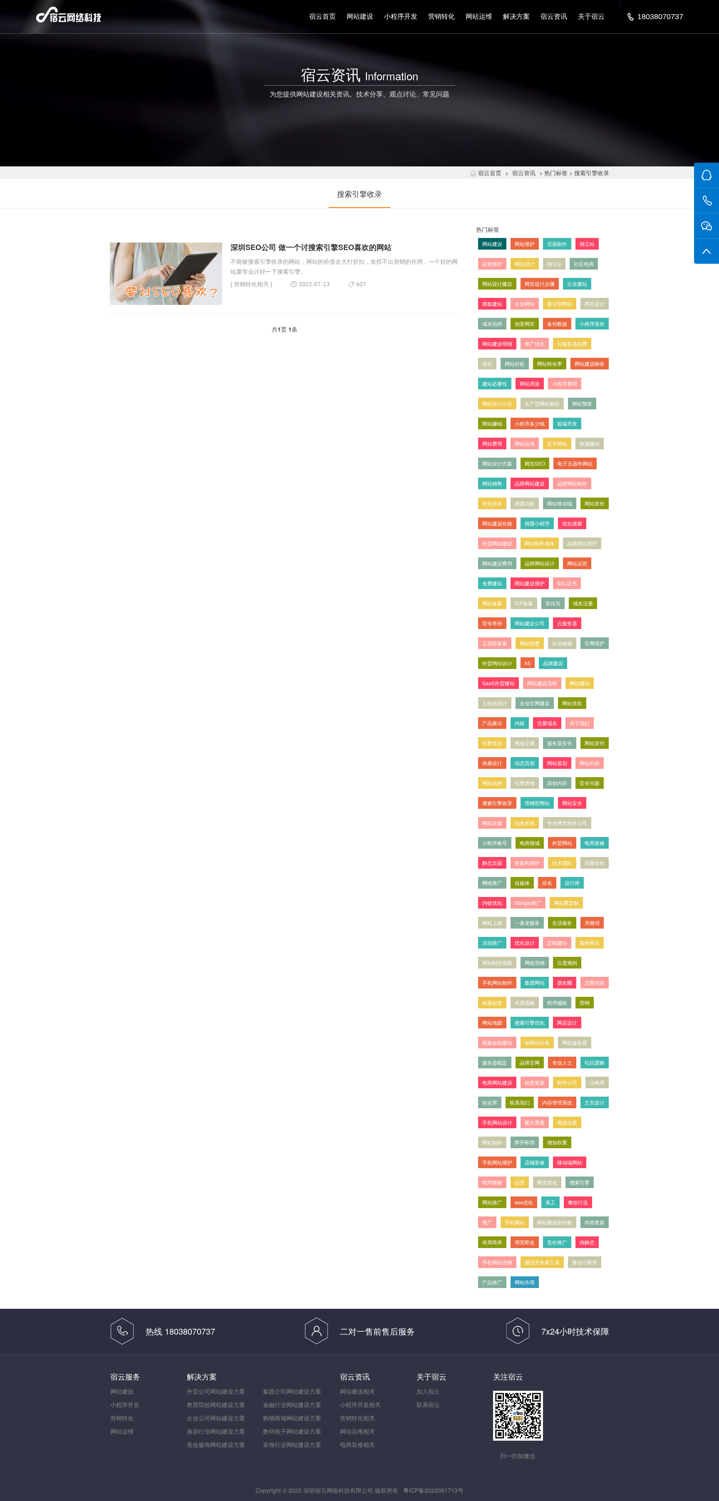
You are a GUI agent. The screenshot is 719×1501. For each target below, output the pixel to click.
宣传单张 (492, 623)
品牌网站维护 (582, 543)
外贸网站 (562, 842)
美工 (550, 1202)
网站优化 (572, 702)
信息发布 (525, 822)
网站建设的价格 (554, 1222)
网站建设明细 (497, 343)
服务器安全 (559, 742)
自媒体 (522, 882)
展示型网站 (559, 303)
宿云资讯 (553, 16)
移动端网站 (569, 1162)
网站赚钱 (492, 423)
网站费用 (492, 443)
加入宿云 (428, 1391)
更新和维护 (527, 862)
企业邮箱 (562, 642)
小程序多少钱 (530, 423)
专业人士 (562, 1062)
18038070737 (660, 16)
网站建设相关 (357, 1391)
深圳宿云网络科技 (69, 14)
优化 (487, 363)
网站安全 (572, 802)
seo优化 (524, 1202)
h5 (528, 662)
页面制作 (557, 243)
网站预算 (582, 403)
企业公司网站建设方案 (216, 1418)
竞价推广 (557, 1242)
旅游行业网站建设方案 (216, 1431)
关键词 (592, 922)
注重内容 (595, 982)
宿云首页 (322, 16)
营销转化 (441, 16)
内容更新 (595, 1222)
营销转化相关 (251, 284)
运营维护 (492, 263)
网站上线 (492, 922)
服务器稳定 (494, 1062)
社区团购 (595, 1062)
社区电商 (584, 263)
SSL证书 (567, 583)
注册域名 (547, 722)
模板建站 (492, 303)
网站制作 (492, 1142)
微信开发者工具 (542, 1262)
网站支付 (595, 742)
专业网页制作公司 (567, 822)
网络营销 (535, 962)
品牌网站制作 (572, 483)
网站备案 (492, 603)
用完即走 (525, 1242)
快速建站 (590, 443)
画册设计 (492, 762)
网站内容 (590, 762)
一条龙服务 (527, 922)
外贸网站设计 (497, 662)
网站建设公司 (530, 623)
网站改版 (492, 822)
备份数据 (557, 323)
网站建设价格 (497, 523)
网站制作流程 (497, 962)
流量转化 (595, 862)
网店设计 (567, 1022)
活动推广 (492, 942)
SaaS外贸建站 (498, 682)
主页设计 (595, 1102)
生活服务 (562, 922)
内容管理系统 (557, 1102)
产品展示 (492, 722)
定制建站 (557, 942)
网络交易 (525, 742)
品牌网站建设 (530, 483)
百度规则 (567, 962)
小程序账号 (494, 842)
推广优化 (535, 343)
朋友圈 (564, 982)
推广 (487, 1222)
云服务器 (567, 623)
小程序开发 (400, 16)
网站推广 (492, 1202)
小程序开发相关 (360, 1404)
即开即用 (525, 1142)
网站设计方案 (497, 463)
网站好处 (515, 363)
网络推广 (492, 882)
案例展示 (590, 942)
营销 (585, 1002)
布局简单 (492, 1242)
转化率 (489, 1102)
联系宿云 (428, 1404)
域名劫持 (492, 323)
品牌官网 (530, 1062)
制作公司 (567, 1082)
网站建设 (360, 16)
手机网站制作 (497, 982)
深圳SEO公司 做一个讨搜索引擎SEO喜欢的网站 (311, 247)
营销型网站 (537, 802)
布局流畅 (525, 1002)
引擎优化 (492, 742)
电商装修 (595, 842)
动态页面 (525, 762)
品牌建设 (553, 662)
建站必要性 (494, 383)
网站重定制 (566, 902)
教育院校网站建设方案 (216, 1404)
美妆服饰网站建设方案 (216, 1444)
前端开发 (567, 423)
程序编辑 (557, 1002)
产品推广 (492, 1282)
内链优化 (492, 902)
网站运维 (479, 16)
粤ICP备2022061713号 (433, 1490)
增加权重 (557, 1142)
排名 (547, 882)
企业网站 (525, 303)
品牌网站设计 (540, 563)
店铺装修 (535, 1162)
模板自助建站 (497, 1042)
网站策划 (557, 762)
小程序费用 (564, 383)
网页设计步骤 (540, 283)
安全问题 (590, 782)
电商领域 (530, 842)
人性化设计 (494, 702)
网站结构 (492, 782)
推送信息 (567, 1122)
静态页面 (492, 862)
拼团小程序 (537, 523)
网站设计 (525, 263)
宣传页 (552, 603)
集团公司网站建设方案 (292, 1391)
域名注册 (583, 603)
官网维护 (595, 642)
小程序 (597, 1082)
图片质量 (535, 1122)
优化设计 (525, 942)
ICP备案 (524, 603)
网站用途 (530, 383)
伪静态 (587, 1242)
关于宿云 (591, 16)
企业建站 (577, 283)
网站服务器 (574, 1042)
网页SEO (535, 463)
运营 (520, 1182)
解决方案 (516, 16)
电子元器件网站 (575, 463)
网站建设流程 (542, 682)
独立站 (587, 243)
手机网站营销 (497, 1262)
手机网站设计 (497, 1122)
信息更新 (535, 1082)
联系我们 (520, 1102)
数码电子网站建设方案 (292, 1431)
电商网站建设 (497, 1082)
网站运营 (577, 563)
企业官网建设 (535, 702)
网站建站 (580, 682)
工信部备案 (494, 642)
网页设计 (595, 303)
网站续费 (530, 642)
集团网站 (535, 982)
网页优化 (547, 1182)
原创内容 (557, 782)
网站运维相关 (357, 1431)
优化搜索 (572, 523)
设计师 (572, 882)
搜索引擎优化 (530, 1022)
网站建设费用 (497, 563)
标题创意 (492, 1002)
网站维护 (525, 243)
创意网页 (525, 323)
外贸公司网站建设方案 (216, 1391)
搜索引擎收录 (359, 193)
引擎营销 (525, 782)
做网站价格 (537, 1042)
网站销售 (492, 483)
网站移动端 (559, 503)
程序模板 (492, 1182)
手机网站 (515, 1222)
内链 (520, 722)
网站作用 (525, 1282)
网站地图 (492, 1022)
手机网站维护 (497, 1162)
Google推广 (528, 902)
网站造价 (595, 503)
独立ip (554, 263)
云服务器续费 (572, 343)
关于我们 (580, 722)
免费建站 (492, 583)
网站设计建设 (497, 283)
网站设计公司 (497, 403)
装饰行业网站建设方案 (292, 1444)
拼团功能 (525, 503)
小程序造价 (592, 323)
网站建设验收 (590, 363)
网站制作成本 (540, 543)
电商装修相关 (357, 1444)
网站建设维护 (530, 583)
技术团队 (562, 862)
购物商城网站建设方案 (292, 1418)
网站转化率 (549, 363)
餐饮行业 (578, 1202)
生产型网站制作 (542, 403)
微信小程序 (584, 1262)
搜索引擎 (580, 1182)
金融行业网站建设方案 (292, 1404)
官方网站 (557, 443)
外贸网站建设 (497, 543)
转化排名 (492, 503)
